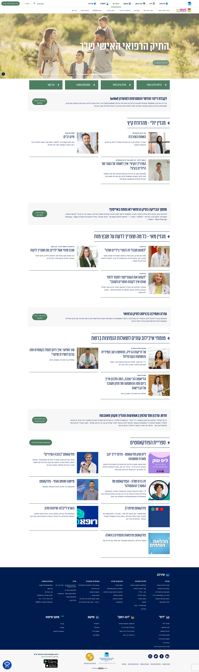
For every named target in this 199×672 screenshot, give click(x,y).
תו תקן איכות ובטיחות (90, 663)
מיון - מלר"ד (142, 592)
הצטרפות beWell (83, 85)
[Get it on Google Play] (51, 661)
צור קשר (74, 10)
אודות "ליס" (166, 624)
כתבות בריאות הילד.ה (127, 627)
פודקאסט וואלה (71, 597)
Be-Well (116, 3)
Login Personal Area (46, 585)
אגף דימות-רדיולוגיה (139, 589)
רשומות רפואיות (94, 592)
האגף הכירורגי (141, 595)
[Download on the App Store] (51, 665)
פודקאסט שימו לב (70, 590)
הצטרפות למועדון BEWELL (44, 602)
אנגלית (62, 627)
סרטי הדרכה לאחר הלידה (162, 646)
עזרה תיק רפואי (148, 10)
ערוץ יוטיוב (72, 600)
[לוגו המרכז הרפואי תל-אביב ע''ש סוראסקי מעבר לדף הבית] (182, 4)
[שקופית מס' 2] (99, 74)
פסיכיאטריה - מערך (140, 605)
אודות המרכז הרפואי (163, 585)
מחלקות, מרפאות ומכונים (126, 624)
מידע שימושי (165, 627)
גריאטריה (96, 624)
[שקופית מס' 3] (51, 74)
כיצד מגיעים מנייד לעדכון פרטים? (40, 420)
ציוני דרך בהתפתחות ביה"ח (161, 595)
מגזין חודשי (111, 10)
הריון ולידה (166, 643)
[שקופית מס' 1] (147, 74)
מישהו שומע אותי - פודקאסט (67, 593)
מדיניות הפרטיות (156, 664)
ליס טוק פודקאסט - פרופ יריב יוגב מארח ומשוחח (65, 586)
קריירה (90, 3)
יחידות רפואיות (165, 631)
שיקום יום (96, 635)
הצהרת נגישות (144, 664)
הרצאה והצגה (85, 10)
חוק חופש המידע (133, 664)
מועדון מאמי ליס (164, 635)
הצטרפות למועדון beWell (40, 101)
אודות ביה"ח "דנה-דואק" (126, 631)
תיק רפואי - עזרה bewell (39, 316)
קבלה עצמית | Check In (45, 595)
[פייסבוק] (162, 656)
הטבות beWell (97, 10)
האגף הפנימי (142, 599)
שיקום (125, 3)
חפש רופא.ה (119, 585)
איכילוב (162, 3)
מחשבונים (119, 602)
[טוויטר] (156, 656)
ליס (151, 3)
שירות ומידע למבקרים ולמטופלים (88, 585)
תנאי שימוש (166, 664)
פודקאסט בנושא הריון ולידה (40, 442)
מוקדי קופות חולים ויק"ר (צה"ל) (89, 599)
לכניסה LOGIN (160, 62)
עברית (27, 4)
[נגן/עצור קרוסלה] (3, 74)
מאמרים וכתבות (118, 599)
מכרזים (124, 664)
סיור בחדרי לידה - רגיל (46, 599)
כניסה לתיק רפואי (164, 10)
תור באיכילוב (95, 589)
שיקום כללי (95, 631)
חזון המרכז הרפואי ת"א (162, 592)
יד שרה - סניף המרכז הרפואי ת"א (89, 602)
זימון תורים (40, 4)
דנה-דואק (139, 3)
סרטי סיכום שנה (164, 602)
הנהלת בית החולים (163, 589)
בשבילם (96, 627)
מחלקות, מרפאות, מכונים (138, 585)
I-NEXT (103, 3)
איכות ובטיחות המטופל (162, 599)
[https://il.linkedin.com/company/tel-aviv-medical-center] (167, 656)
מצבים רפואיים (118, 595)
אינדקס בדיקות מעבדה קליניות (113, 592)
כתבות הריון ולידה (164, 639)
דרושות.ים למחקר (58, 631)
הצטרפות (137, 10)
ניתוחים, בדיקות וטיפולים (115, 589)
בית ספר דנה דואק (128, 635)
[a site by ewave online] (99, 668)
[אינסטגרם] (150, 656)
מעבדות (143, 609)
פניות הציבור (95, 595)
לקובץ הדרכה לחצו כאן (39, 213)
